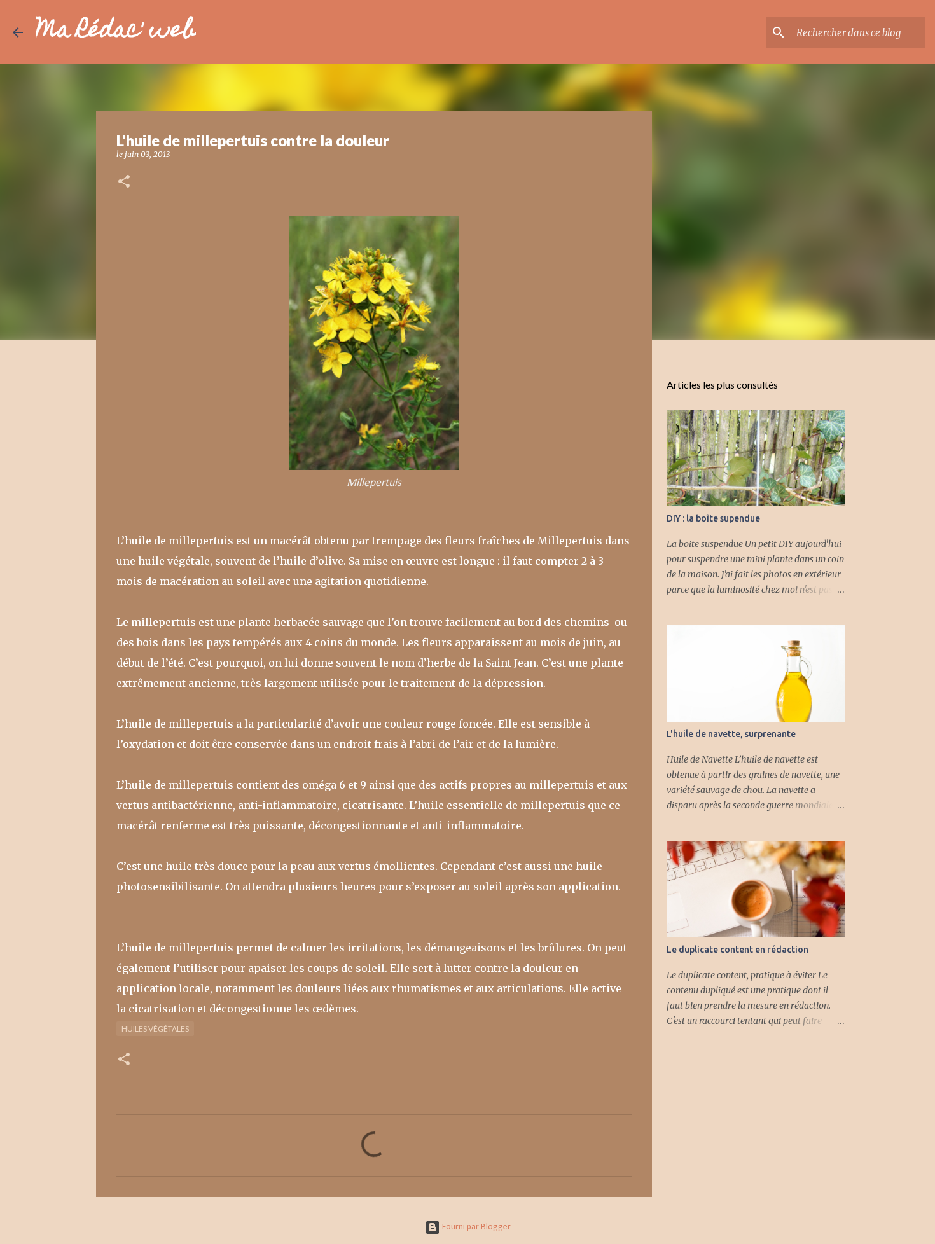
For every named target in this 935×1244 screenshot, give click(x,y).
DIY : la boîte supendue (713, 518)
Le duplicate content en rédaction (737, 949)
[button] (124, 182)
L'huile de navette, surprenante (731, 734)
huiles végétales (155, 1028)
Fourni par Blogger (475, 1227)
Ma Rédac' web (116, 31)
